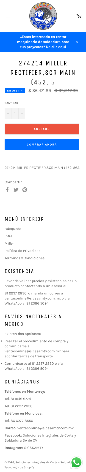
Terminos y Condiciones (24, 258)
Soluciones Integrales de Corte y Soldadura (45, 462)
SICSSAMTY (33, 447)
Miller (9, 243)
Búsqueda (13, 229)
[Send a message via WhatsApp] (76, 462)
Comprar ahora (42, 144)
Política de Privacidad (23, 250)
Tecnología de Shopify (19, 467)
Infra (8, 236)
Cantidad (11, 103)
